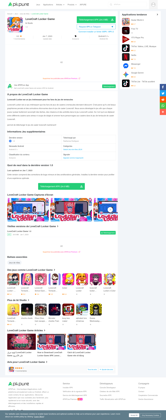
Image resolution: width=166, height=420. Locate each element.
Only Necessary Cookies (150, 415)
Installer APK (68, 387)
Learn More (39, 416)
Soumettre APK (106, 395)
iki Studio (29, 23)
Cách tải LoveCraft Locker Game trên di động (79, 354)
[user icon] (153, 4)
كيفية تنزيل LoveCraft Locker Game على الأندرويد (19, 354)
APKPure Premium (70, 399)
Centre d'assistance (145, 399)
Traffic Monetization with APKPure (112, 399)
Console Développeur (108, 387)
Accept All (134, 415)
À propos (141, 387)
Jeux (16, 14)
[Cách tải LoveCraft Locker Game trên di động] (81, 342)
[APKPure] (18, 4)
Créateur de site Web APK (110, 391)
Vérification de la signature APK (75, 391)
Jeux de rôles (24, 14)
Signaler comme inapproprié (73, 158)
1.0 (14, 141)
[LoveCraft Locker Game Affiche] (28, 209)
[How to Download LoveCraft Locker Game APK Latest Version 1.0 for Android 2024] (51, 342)
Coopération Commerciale (148, 395)
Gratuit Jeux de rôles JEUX (72, 149)
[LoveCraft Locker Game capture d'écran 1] (71, 209)
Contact (141, 391)
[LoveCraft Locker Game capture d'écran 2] (114, 209)
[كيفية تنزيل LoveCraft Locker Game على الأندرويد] (21, 342)
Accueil (9, 14)
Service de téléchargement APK (75, 395)
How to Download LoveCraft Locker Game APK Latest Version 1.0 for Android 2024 (49, 354)
